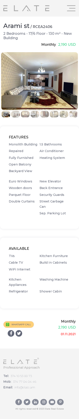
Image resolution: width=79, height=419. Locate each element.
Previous (5, 78)
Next (74, 78)
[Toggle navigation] (71, 8)
